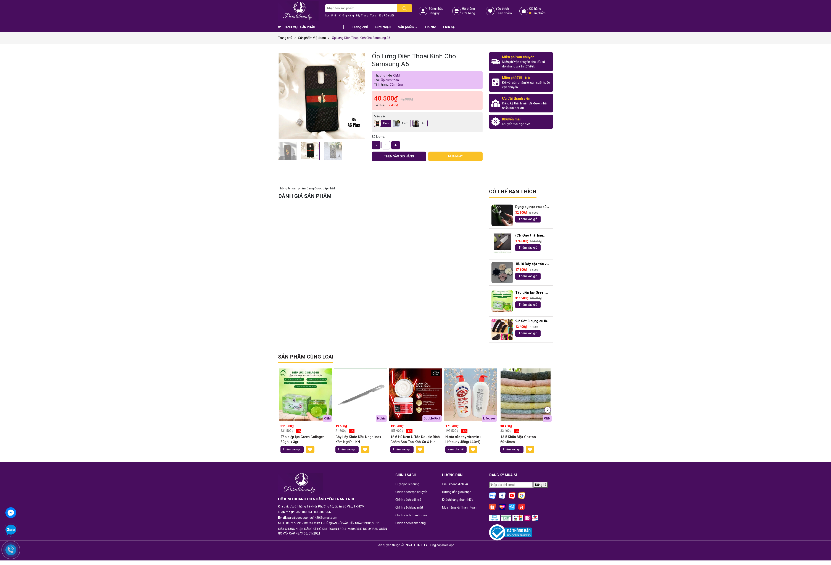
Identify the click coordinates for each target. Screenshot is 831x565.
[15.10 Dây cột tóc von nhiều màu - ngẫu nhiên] (502, 272)
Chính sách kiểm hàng (410, 523)
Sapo (450, 545)
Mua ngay (455, 156)
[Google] (521, 495)
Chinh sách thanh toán (411, 515)
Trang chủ (360, 27)
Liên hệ (449, 27)
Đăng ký (434, 13)
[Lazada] (502, 506)
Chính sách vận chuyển (411, 492)
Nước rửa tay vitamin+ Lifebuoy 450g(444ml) (463, 439)
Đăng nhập (435, 8)
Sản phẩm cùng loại (305, 357)
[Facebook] (502, 495)
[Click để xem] (321, 95)
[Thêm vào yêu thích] (310, 449)
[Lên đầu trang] (822, 550)
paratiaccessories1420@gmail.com (312, 517)
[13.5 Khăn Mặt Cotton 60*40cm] (525, 394)
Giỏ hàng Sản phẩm (537, 11)
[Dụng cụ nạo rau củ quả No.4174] (502, 215)
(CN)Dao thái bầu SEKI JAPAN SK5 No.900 (529, 235)
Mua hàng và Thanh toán (459, 507)
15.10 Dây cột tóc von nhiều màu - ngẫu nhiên (533, 264)
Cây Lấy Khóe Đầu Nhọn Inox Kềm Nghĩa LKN (358, 439)
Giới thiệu (383, 27)
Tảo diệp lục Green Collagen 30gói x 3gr (532, 292)
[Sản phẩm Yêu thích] (490, 11)
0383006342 (323, 512)
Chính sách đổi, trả (408, 499)
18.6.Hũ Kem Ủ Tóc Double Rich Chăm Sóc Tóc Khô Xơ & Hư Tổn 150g (415, 439)
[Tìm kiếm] (404, 8)
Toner (373, 15)
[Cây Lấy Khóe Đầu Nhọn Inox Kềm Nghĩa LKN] (360, 394)
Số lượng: (378, 136)
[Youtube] (512, 495)
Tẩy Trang (362, 15)
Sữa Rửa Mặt (386, 15)
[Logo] (298, 11)
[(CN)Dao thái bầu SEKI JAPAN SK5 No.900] (502, 244)
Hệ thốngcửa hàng (468, 11)
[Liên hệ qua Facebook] (10, 512)
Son (327, 15)
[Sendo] (521, 506)
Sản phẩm (406, 27)
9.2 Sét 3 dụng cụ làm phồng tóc (532, 321)
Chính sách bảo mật (409, 507)
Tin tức (430, 27)
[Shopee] (492, 506)
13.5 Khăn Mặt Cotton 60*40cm (518, 439)
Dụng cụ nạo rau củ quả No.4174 (530, 207)
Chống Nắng (346, 15)
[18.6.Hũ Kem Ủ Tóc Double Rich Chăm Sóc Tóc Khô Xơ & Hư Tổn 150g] (415, 394)
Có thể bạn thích (512, 192)
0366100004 (303, 512)
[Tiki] (512, 506)
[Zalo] (492, 495)
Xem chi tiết (456, 449)
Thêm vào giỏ (528, 219)
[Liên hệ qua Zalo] (10, 530)
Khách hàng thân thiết (457, 499)
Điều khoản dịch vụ (455, 484)
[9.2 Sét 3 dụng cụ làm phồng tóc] (502, 329)
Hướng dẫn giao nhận (456, 492)
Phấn (334, 15)
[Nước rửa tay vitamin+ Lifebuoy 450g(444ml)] (470, 394)
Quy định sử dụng (407, 484)
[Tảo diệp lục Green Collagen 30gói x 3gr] (502, 301)
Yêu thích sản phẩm (504, 11)
